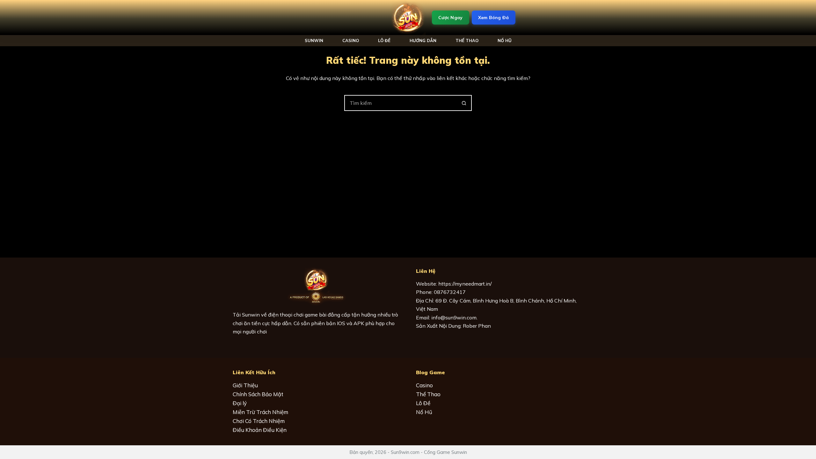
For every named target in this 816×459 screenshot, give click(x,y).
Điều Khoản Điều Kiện (260, 429)
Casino (350, 40)
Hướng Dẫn (423, 40)
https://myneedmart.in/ (465, 283)
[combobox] (400, 103)
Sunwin (314, 40)
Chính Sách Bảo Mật (258, 394)
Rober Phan (477, 326)
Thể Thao (466, 40)
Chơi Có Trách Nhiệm (259, 421)
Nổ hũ (505, 40)
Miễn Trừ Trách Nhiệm (260, 412)
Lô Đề (384, 40)
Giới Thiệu (245, 385)
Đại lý (240, 403)
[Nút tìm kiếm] (463, 103)
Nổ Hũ (424, 412)
